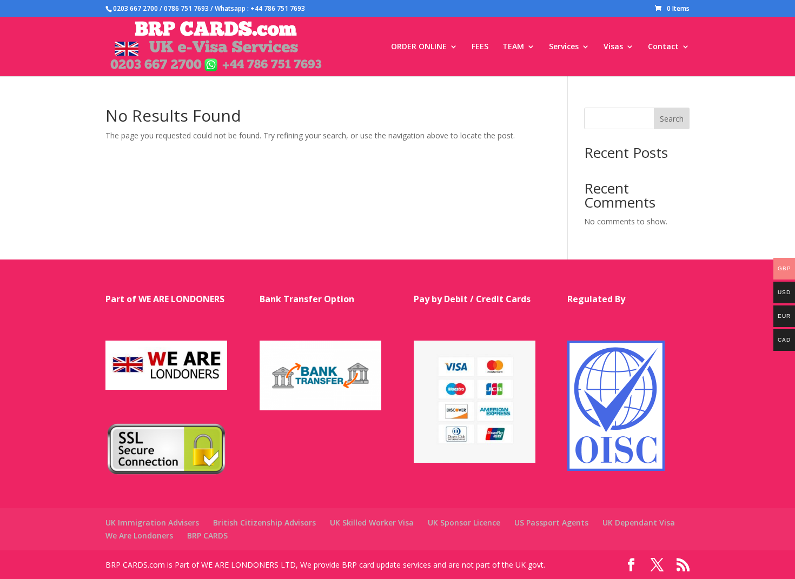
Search (672, 119)
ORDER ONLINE (419, 47)
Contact (663, 47)
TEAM (513, 47)
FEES (480, 47)
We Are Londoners (139, 535)
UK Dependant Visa (638, 522)
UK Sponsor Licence (464, 522)
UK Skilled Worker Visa (372, 522)
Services (564, 47)
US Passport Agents (551, 522)
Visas (613, 47)
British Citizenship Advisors (264, 522)
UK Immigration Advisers (152, 522)
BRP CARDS (207, 535)
